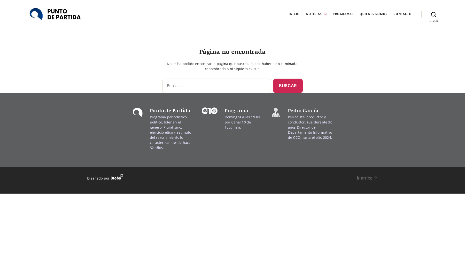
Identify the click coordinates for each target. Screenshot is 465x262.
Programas (343, 14)
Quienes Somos (374, 14)
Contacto (403, 14)
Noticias (314, 14)
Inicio (294, 14)
